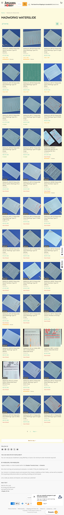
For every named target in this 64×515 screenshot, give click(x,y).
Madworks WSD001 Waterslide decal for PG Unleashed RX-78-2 (51, 149)
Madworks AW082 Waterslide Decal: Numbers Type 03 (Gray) (11, 283)
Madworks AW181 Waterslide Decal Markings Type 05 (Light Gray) (31, 149)
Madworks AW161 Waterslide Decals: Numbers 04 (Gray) (52, 314)
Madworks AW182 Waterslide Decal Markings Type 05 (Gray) (11, 149)
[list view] (61, 24)
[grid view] (57, 24)
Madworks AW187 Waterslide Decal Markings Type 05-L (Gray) (11, 116)
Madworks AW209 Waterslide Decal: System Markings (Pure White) (11, 183)
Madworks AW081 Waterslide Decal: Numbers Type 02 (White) (52, 283)
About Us (42, 508)
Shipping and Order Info (32, 508)
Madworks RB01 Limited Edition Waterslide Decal (51, 349)
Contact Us (49, 508)
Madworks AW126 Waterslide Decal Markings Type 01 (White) (31, 183)
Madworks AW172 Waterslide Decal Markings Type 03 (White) (31, 250)
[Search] (24, 4)
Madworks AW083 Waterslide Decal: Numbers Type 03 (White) (11, 50)
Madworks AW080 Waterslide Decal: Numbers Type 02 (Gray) (52, 183)
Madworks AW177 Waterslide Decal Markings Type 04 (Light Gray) (31, 116)
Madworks (5, 53)
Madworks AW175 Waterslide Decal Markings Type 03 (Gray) (31, 315)
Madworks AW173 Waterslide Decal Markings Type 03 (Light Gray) (31, 416)
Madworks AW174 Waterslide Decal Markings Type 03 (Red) (52, 415)
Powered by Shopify (32, 512)
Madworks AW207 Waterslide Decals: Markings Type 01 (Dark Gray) (31, 382)
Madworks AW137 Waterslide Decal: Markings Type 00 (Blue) (52, 84)
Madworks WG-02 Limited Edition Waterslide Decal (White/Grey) (10, 382)
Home (3, 13)
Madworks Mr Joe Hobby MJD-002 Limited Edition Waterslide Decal (32, 349)
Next (34, 431)
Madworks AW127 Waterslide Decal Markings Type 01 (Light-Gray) (11, 218)
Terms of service (12, 508)
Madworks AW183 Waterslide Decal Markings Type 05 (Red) (52, 116)
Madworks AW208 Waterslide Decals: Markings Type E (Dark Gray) (11, 250)
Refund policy (21, 508)
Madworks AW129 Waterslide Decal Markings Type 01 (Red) (31, 217)
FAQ (55, 508)
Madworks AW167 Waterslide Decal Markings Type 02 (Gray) (52, 382)
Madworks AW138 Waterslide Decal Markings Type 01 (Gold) (52, 218)
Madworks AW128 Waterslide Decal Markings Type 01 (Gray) (11, 315)
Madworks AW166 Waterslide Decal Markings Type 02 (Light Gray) (52, 50)
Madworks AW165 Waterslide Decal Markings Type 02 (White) (52, 250)
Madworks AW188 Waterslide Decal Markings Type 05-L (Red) (31, 50)
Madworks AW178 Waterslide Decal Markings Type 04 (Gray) (11, 84)
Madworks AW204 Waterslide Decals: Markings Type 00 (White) (11, 349)
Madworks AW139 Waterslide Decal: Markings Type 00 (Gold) (31, 283)
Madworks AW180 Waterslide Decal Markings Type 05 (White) (31, 84)
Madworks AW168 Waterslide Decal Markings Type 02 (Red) (11, 415)
